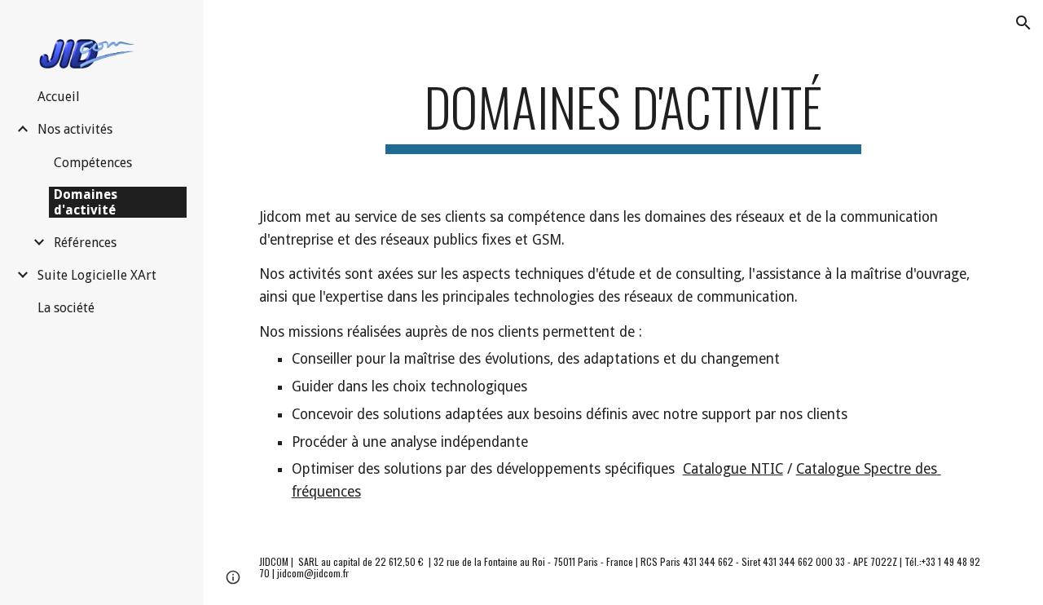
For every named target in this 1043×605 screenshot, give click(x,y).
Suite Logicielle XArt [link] (96, 275)
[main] (623, 114)
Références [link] (85, 242)
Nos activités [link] (74, 129)
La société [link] (66, 308)
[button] (1023, 22)
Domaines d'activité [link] (85, 202)
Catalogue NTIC (733, 469)
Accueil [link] (58, 96)
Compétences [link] (93, 162)
